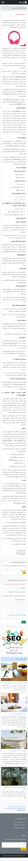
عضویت (23, 849)
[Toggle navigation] (3, 2)
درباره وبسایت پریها (19, 822)
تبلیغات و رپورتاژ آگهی (19, 825)
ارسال (23, 622)
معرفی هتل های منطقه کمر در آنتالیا (19, 714)
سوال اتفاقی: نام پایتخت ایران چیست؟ (17, 615)
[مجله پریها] (23, 2)
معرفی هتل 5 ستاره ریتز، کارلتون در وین (18, 750)
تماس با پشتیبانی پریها (18, 828)
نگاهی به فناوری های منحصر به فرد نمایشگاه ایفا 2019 (15, 683)
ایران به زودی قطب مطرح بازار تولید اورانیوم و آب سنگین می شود (14, 788)
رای (24, 573)
